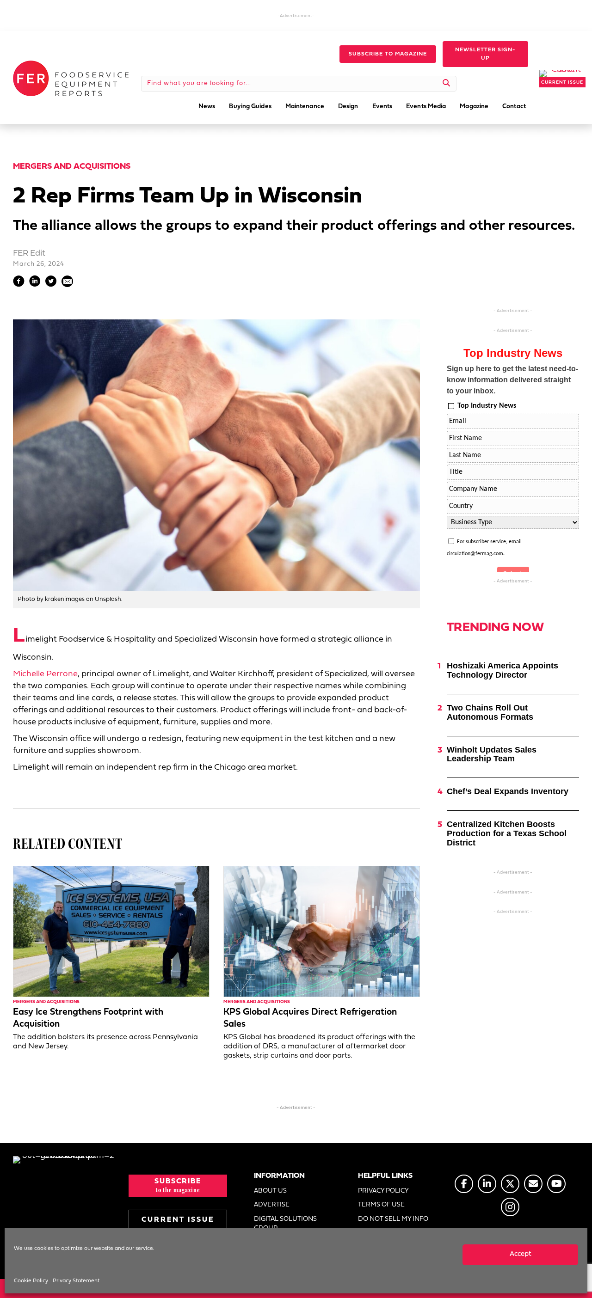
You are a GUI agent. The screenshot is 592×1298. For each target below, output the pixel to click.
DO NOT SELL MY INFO (393, 1219)
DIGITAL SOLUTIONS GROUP (285, 1224)
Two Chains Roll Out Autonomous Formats (490, 712)
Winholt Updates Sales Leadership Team (491, 754)
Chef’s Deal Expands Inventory (507, 791)
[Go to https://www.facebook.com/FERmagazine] (464, 1184)
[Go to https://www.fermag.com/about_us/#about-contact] (533, 1184)
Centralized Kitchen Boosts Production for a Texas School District (507, 833)
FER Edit (29, 253)
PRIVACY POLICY (383, 1191)
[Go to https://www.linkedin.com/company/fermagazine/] (487, 1184)
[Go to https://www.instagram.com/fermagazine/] (510, 1207)
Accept (520, 1254)
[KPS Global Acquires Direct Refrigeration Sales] (321, 931)
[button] (387, 54)
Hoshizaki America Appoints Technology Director (502, 670)
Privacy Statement (76, 1281)
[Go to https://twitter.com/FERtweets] (510, 1184)
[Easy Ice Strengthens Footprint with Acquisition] (111, 931)
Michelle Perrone (45, 674)
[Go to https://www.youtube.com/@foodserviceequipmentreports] (556, 1184)
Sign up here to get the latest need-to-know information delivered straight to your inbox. (512, 380)
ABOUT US (270, 1191)
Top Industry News (486, 406)
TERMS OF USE (381, 1204)
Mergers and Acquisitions (71, 166)
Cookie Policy (31, 1281)
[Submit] (446, 83)
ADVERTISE (272, 1204)
